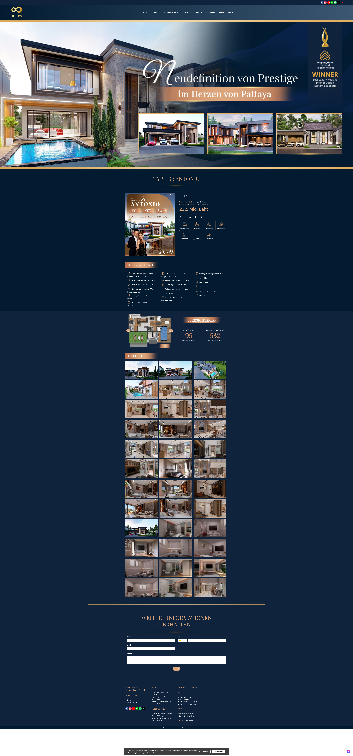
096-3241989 (182, 702)
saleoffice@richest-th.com (186, 714)
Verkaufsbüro (158, 708)
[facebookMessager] (348, 751)
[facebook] (322, 2)
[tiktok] (338, 2)
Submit (176, 669)
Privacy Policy (140, 753)
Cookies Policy (151, 753)
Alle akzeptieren (218, 751)
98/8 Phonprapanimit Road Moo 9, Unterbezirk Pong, (162, 715)
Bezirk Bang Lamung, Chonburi (161, 718)
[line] (331, 2)
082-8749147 (182, 704)
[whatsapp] (335, 2)
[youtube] (328, 2)
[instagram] (325, 2)
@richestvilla (189, 721)
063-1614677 (182, 697)
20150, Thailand (157, 721)
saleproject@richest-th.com (186, 716)
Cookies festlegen (203, 751)
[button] (344, 2)
